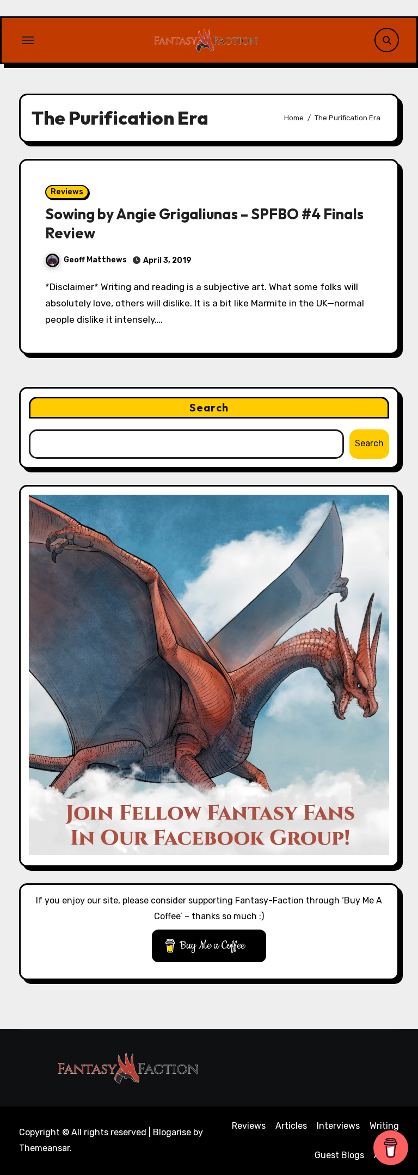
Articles (291, 1126)
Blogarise (172, 1132)
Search (209, 407)
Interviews (338, 1126)
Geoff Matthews (95, 259)
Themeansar (44, 1148)
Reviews (67, 191)
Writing (384, 1126)
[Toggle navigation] (27, 40)
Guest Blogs (339, 1155)
